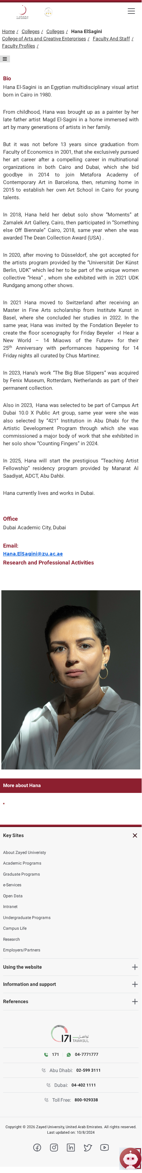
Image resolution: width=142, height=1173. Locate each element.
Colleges (31, 31)
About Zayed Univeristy (24, 852)
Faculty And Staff (111, 38)
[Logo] (22, 12)
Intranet (10, 906)
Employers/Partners (21, 950)
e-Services (12, 885)
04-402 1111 (84, 1085)
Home (8, 31)
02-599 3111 (88, 1070)
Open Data (13, 896)
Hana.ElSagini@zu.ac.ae (33, 554)
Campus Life (14, 928)
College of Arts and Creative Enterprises (44, 38)
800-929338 (86, 1100)
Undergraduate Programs (27, 917)
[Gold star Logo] (48, 12)
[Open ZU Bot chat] (130, 1159)
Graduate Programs (21, 874)
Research (11, 939)
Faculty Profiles (18, 46)
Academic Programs (22, 863)
